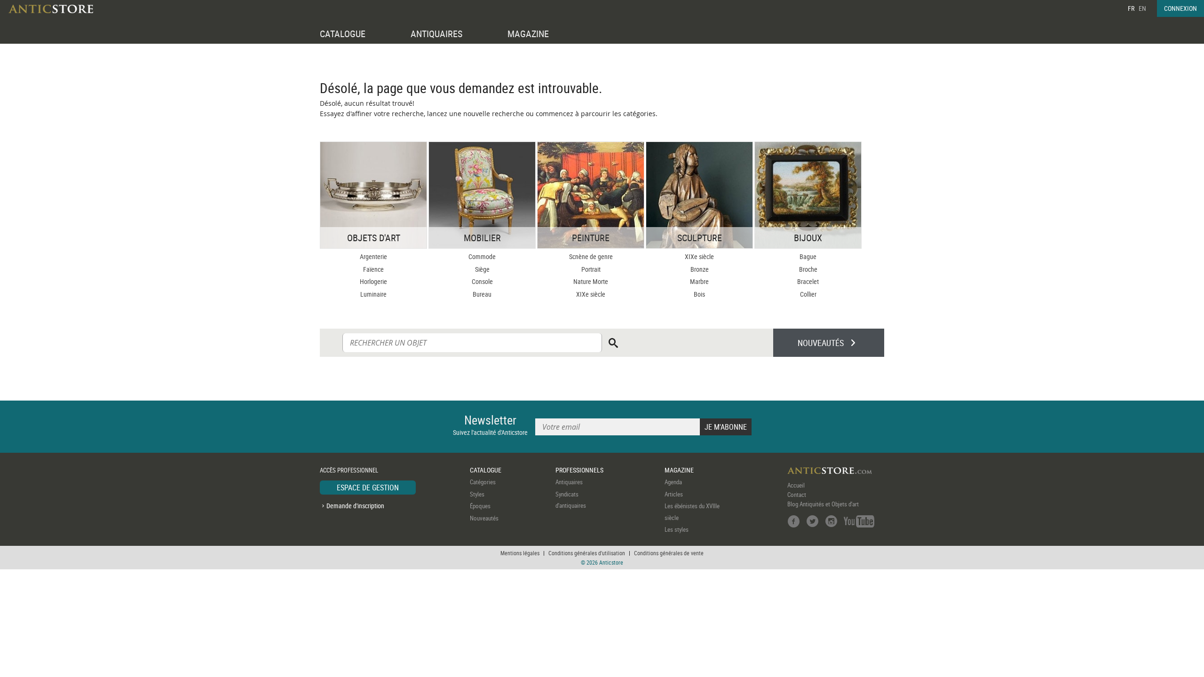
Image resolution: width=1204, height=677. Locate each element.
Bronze (699, 269)
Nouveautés (484, 518)
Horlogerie (373, 281)
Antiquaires (569, 482)
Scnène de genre (591, 256)
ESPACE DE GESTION (368, 487)
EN (1142, 8)
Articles (674, 494)
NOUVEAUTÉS (821, 342)
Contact (796, 494)
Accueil (796, 485)
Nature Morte (590, 281)
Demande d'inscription (355, 505)
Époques (480, 506)
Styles (477, 494)
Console (482, 281)
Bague (808, 256)
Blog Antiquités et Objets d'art (823, 504)
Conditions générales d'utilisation (586, 553)
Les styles (677, 529)
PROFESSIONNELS (579, 469)
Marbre (699, 281)
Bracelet (808, 281)
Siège (482, 269)
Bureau (482, 294)
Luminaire (373, 294)
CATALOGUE (342, 33)
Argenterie (373, 256)
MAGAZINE (528, 33)
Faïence (373, 269)
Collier (808, 294)
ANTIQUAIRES (436, 33)
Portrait (591, 269)
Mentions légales (519, 553)
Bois (699, 294)
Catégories (483, 482)
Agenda (673, 482)
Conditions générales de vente (669, 553)
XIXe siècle (590, 294)
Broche (808, 269)
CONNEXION (1180, 8)
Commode (482, 256)
